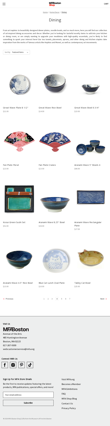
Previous (9, 299)
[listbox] (21, 52)
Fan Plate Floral (11, 164)
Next (102, 299)
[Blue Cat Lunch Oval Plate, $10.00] (55, 258)
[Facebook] (5, 365)
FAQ (64, 393)
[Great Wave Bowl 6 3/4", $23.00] (91, 83)
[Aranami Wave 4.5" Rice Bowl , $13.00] (19, 258)
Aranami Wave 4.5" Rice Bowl (18, 282)
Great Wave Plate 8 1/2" (15, 107)
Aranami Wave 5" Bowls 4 (87, 164)
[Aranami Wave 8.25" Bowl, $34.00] (55, 198)
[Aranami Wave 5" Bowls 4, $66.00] (91, 140)
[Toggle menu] (4, 4)
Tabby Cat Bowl (82, 282)
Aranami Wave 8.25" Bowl (52, 222)
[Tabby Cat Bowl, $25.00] (91, 258)
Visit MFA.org (68, 379)
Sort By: (8, 52)
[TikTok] (30, 365)
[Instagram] (13, 365)
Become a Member (71, 384)
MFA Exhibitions (69, 389)
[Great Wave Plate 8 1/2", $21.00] (19, 83)
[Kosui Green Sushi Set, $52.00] (19, 198)
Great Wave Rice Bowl (50, 107)
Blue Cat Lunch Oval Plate (52, 282)
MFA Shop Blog (69, 398)
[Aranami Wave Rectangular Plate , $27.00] (91, 198)
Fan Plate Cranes (47, 164)
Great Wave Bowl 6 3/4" (86, 107)
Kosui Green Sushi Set (14, 222)
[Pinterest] (21, 365)
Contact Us (67, 403)
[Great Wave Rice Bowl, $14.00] (55, 83)
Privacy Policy (69, 408)
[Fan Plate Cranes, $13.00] (55, 140)
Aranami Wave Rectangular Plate (88, 224)
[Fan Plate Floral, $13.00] (19, 140)
